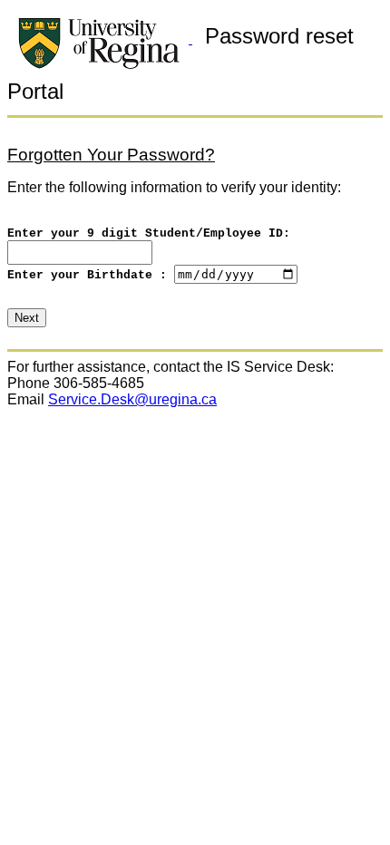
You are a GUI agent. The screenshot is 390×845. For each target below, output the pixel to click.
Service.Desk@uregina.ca (132, 399)
